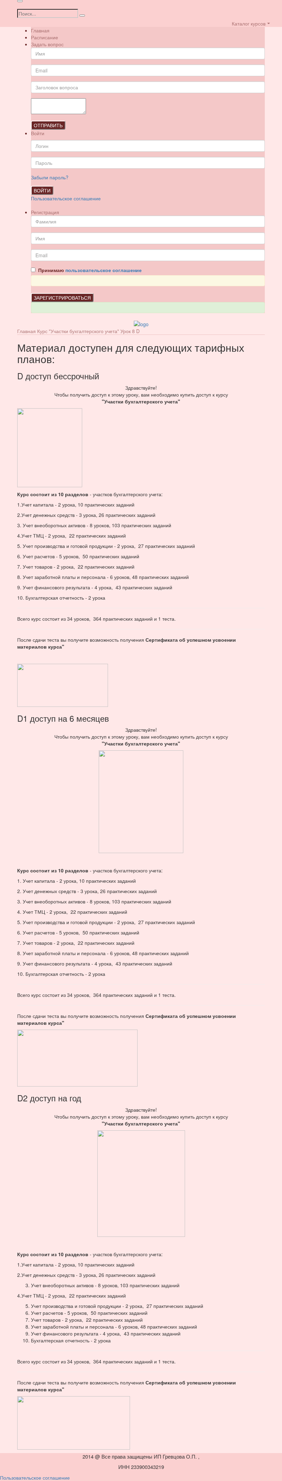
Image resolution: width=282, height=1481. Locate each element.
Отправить (48, 125)
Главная (40, 30)
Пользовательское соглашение (66, 198)
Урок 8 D (130, 331)
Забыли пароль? (49, 177)
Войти (42, 190)
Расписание (44, 37)
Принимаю (88, 270)
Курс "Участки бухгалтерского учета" (78, 331)
